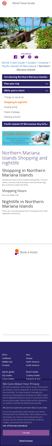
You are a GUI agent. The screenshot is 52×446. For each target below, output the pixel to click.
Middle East (7, 361)
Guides (32, 62)
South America (32, 365)
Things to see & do (14, 97)
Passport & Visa (33, 378)
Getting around (12, 116)
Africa (4, 354)
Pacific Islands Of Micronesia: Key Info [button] (25, 124)
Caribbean (6, 358)
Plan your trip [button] (11, 84)
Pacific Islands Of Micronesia (19, 66)
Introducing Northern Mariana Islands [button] (25, 77)
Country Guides (33, 375)
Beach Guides (32, 371)
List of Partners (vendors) (15, 425)
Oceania (43, 62)
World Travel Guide (13, 62)
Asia (28, 354)
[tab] (26, 77)
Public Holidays (12, 112)
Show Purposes (26, 440)
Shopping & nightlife (15, 102)
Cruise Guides (8, 378)
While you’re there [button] (14, 90)
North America (32, 361)
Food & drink (10, 107)
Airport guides (8, 371)
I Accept (26, 432)
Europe (29, 358)
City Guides (7, 375)
